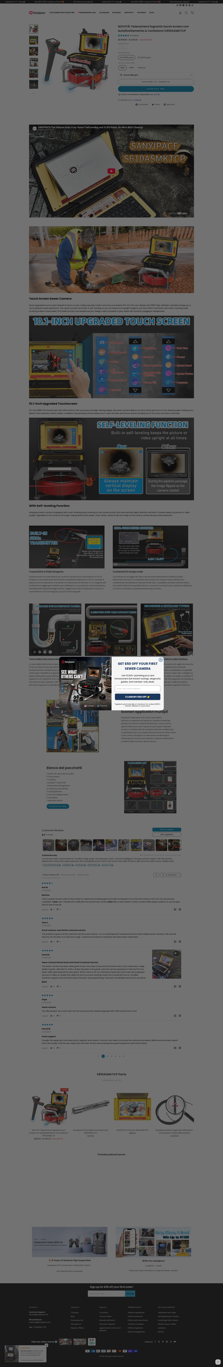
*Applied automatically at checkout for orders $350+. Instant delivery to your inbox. (138, 705)
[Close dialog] (161, 660)
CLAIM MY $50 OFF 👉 (137, 696)
